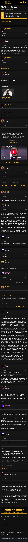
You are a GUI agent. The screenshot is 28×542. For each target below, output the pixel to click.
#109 (26, 209)
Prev (9, 509)
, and (10, 162)
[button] (2, 2)
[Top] (5, 534)
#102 (26, 45)
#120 (26, 478)
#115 (26, 316)
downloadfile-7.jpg (6, 97)
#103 (26, 62)
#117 (26, 392)
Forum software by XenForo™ (13, 538)
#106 (26, 125)
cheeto (7, 120)
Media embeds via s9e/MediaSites (9, 540)
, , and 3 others (14, 306)
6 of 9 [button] (13, 509)
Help (23, 532)
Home (2, 534)
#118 (26, 410)
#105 (26, 109)
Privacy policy (18, 532)
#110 (26, 241)
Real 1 (3, 9)
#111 (26, 254)
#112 (26, 266)
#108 (26, 196)
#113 (26, 277)
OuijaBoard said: (6, 295)
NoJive (6, 260)
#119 (26, 438)
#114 (26, 292)
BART (2, 529)
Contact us (3, 532)
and (6, 68)
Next (18, 509)
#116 (26, 370)
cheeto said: (5, 442)
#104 (26, 78)
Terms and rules (10, 532)
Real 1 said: (4, 129)
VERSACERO (8, 28)
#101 (26, 33)
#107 (26, 172)
